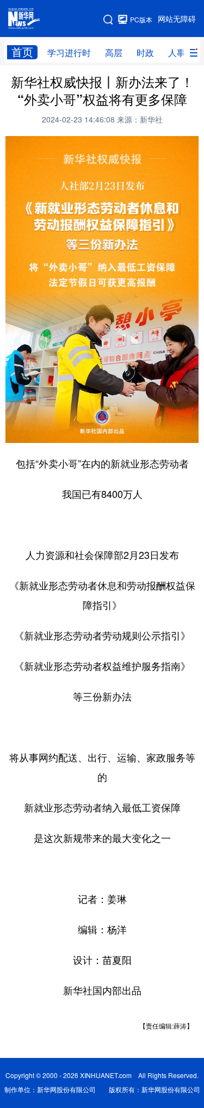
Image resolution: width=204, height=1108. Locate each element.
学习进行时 (69, 52)
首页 (22, 52)
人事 (177, 52)
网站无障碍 (177, 19)
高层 (113, 52)
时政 (145, 52)
